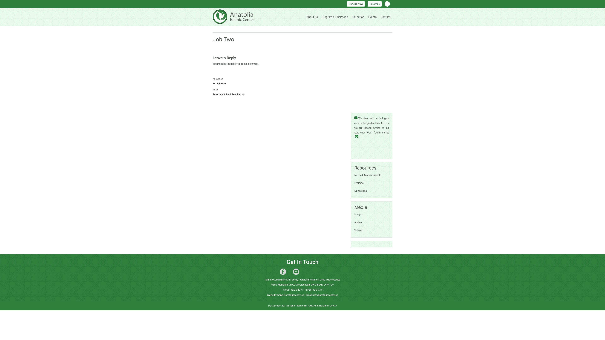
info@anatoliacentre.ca (325, 295)
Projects (359, 182)
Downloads (360, 190)
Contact (385, 17)
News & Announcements (367, 175)
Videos (358, 230)
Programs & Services (335, 17)
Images (358, 214)
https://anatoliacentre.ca (290, 295)
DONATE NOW (356, 4)
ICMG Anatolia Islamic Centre (322, 305)
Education (358, 17)
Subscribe (375, 4)
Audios (358, 222)
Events (372, 17)
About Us (312, 17)
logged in (232, 63)
